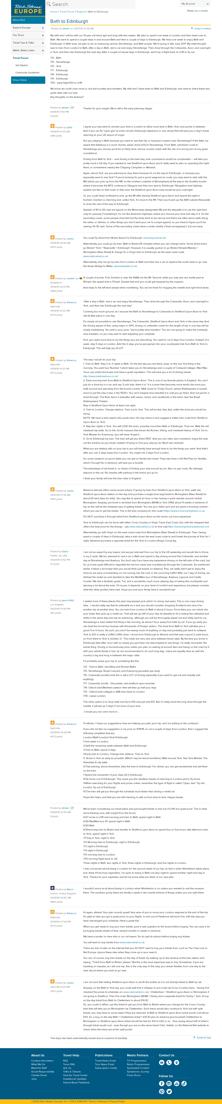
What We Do (38, 1064)
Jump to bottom (202, 28)
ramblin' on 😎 (74, 278)
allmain (66, 28)
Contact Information (42, 1060)
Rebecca (71, 302)
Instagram (169, 1083)
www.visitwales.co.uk (125, 266)
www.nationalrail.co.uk (95, 256)
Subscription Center (106, 1068)
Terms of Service (98, 1101)
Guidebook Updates (74, 1079)
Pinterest (162, 1091)
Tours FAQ (69, 1064)
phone (169, 1062)
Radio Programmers (138, 1064)
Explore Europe (22, 27)
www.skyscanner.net (154, 238)
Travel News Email (105, 1060)
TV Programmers (136, 1060)
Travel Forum (67, 11)
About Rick (19, 20)
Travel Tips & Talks (23, 42)
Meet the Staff (39, 1068)
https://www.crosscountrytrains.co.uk (184, 511)
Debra (65, 551)
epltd (69, 127)
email (162, 1062)
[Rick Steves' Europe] (28, 8)
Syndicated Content (138, 1068)
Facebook (162, 1083)
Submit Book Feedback (76, 1082)
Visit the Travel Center (75, 1075)
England (81, 11)
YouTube (177, 1083)
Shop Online (20, 80)
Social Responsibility (42, 1071)
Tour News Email (104, 1064)
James (70, 238)
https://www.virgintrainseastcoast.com (188, 526)
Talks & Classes (72, 1071)
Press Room (134, 1075)
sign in (197, 10)
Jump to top (203, 1037)
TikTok (184, 1083)
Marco (70, 889)
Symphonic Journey (138, 1071)
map (177, 1062)
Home (53, 11)
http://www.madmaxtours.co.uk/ (100, 376)
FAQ (65, 1060)
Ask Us (67, 1068)
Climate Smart (39, 1075)
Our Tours (18, 35)
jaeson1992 (68, 600)
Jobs (34, 1079)
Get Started (21, 65)
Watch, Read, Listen (24, 50)
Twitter (169, 1091)
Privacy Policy (117, 1101)
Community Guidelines (27, 72)
